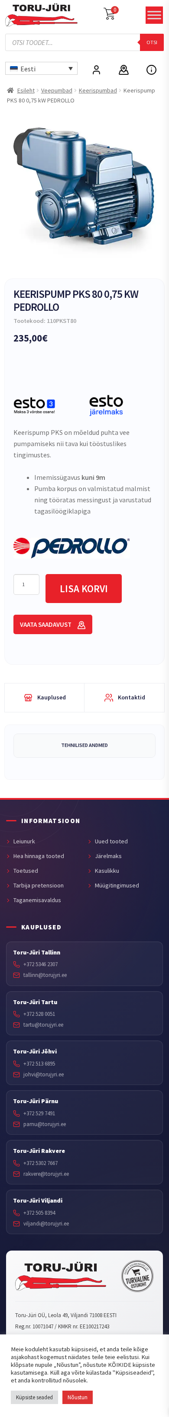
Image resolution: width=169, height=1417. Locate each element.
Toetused (25, 870)
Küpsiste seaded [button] (34, 1397)
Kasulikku (107, 870)
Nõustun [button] (78, 1397)
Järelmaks (108, 856)
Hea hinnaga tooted (38, 856)
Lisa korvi (84, 588)
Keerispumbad (98, 90)
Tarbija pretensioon (38, 885)
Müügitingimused (117, 885)
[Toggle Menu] (154, 15)
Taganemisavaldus (37, 900)
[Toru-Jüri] (60, 1276)
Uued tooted (111, 841)
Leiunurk (24, 841)
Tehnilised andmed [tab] (84, 745)
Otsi (151, 42)
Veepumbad (56, 90)
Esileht (26, 90)
